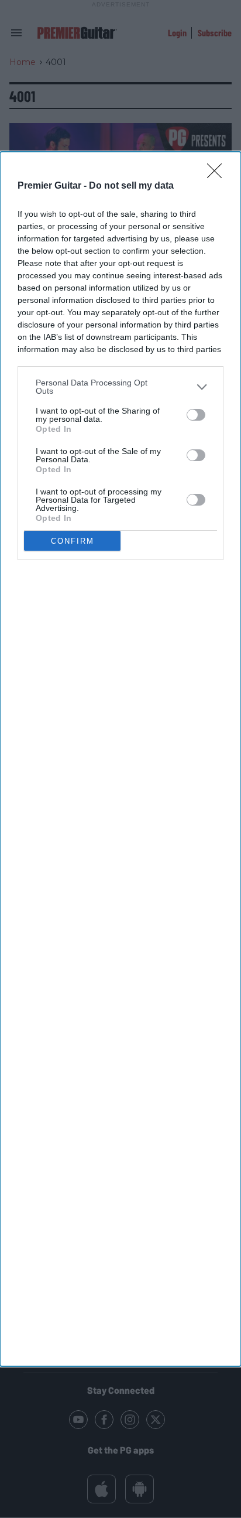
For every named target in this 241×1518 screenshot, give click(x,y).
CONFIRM (72, 541)
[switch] (196, 415)
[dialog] (120, 759)
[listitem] (120, 386)
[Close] (218, 174)
